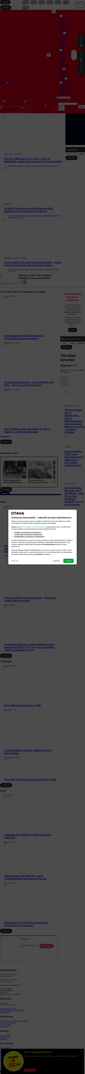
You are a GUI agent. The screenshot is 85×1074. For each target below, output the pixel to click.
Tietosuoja (14, 561)
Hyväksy (68, 561)
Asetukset (56, 561)
